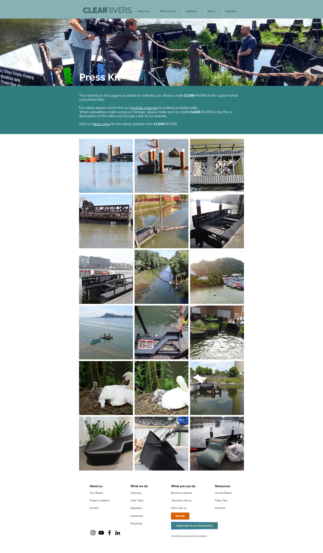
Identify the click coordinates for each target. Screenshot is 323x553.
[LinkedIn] (117, 532)
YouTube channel (143, 108)
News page (101, 124)
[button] (218, 486)
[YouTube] (101, 532)
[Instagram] (93, 532)
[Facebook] (109, 532)
